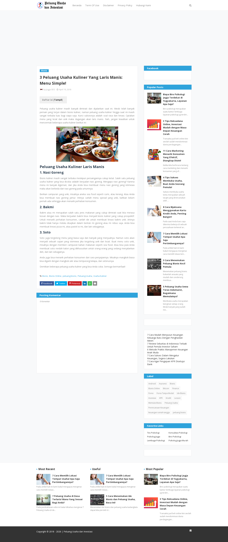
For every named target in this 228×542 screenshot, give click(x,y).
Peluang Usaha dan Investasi (91, 537)
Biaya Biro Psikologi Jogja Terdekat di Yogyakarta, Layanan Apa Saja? (175, 99)
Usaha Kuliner (100, 276)
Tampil (58, 99)
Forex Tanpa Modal (165, 393)
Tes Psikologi (153, 432)
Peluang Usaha (85, 276)
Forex (150, 393)
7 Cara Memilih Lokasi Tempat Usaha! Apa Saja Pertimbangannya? (175, 238)
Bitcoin (166, 388)
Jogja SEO (50, 89)
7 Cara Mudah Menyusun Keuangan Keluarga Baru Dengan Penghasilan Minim (165, 337)
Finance (175, 388)
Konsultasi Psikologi (178, 432)
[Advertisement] (114, 38)
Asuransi (163, 383)
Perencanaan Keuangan (158, 407)
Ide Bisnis (181, 393)
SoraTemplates (54, 537)
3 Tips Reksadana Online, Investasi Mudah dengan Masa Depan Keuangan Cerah (174, 128)
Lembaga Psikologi (156, 440)
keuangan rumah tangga (159, 412)
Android (152, 383)
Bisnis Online (55, 276)
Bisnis (45, 276)
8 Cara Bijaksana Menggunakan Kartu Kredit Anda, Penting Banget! (174, 212)
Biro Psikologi (175, 436)
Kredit (168, 398)
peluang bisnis (69, 276)
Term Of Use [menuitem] (92, 5)
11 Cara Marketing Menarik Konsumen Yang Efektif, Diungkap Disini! (174, 155)
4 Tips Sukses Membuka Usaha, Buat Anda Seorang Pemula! (174, 182)
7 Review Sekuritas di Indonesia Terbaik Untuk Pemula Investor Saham (167, 345)
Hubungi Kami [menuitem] (143, 5)
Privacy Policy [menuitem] (125, 5)
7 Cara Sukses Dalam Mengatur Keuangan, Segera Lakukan (163, 357)
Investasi (152, 398)
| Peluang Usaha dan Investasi (76, 531)
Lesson (177, 398)
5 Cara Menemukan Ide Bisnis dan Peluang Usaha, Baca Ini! (120, 499)
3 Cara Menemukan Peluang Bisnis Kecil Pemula (174, 263)
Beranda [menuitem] (76, 5)
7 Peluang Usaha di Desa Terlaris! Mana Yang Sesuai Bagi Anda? (67, 499)
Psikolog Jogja (153, 436)
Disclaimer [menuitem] (108, 5)
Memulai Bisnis (154, 403)
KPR (161, 398)
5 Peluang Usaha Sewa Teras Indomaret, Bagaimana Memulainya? (175, 291)
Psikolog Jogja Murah (178, 440)
